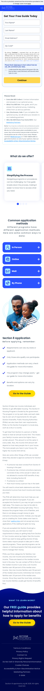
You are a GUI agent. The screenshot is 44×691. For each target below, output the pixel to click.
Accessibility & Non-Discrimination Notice (22, 668)
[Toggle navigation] (41, 8)
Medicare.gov (16, 137)
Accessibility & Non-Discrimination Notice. (20, 141)
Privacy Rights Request (22, 658)
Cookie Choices (22, 665)
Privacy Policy (22, 651)
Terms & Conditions (22, 648)
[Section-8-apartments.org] (22, 638)
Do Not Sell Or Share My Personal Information (22, 662)
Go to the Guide (22, 393)
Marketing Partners (13, 122)
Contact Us (22, 655)
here (29, 4)
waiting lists (15, 521)
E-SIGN (22, 675)
